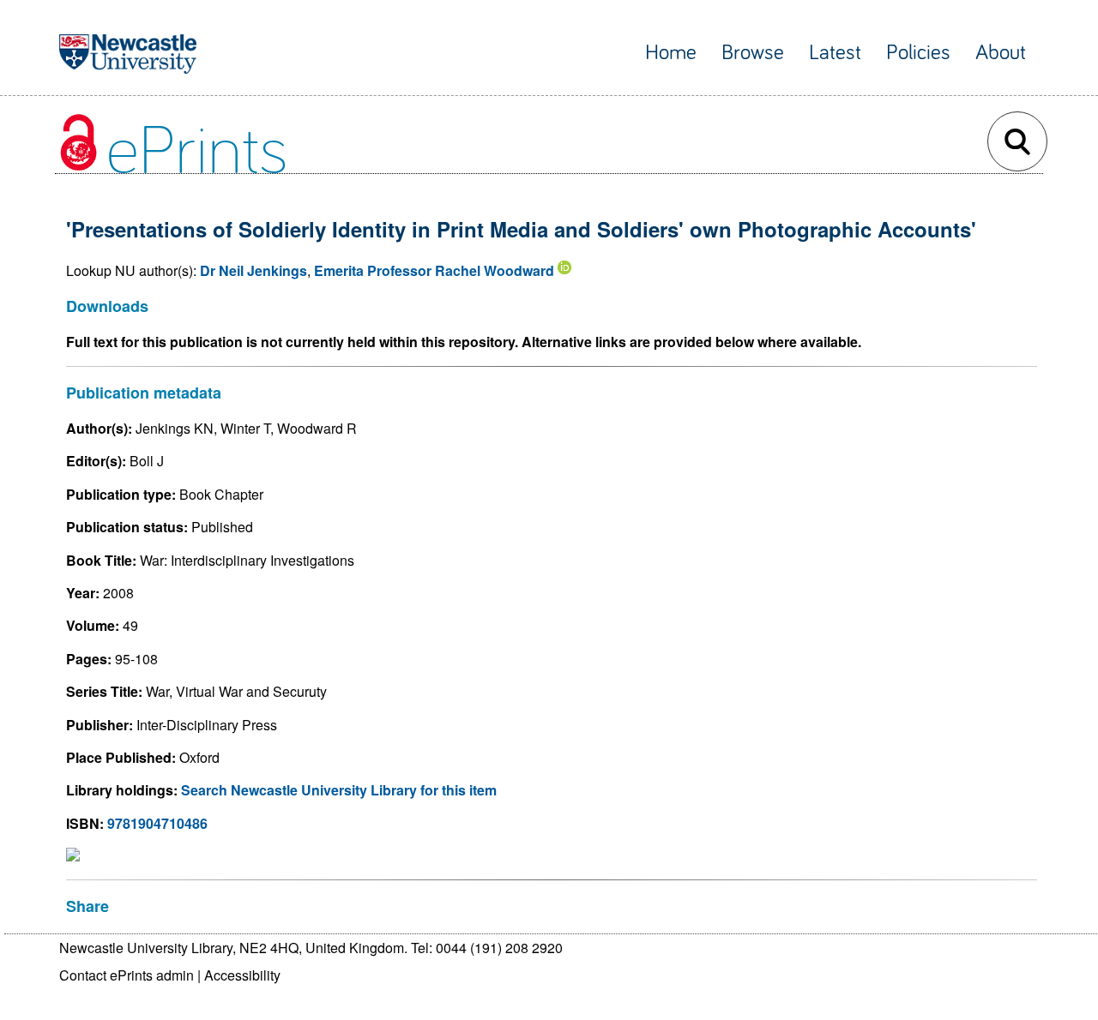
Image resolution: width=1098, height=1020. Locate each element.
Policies (918, 52)
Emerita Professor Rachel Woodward (434, 270)
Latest (835, 52)
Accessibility (242, 975)
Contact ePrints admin (126, 975)
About (1000, 52)
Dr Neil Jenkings (253, 270)
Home (671, 52)
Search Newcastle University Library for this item (339, 790)
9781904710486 (157, 823)
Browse (752, 52)
